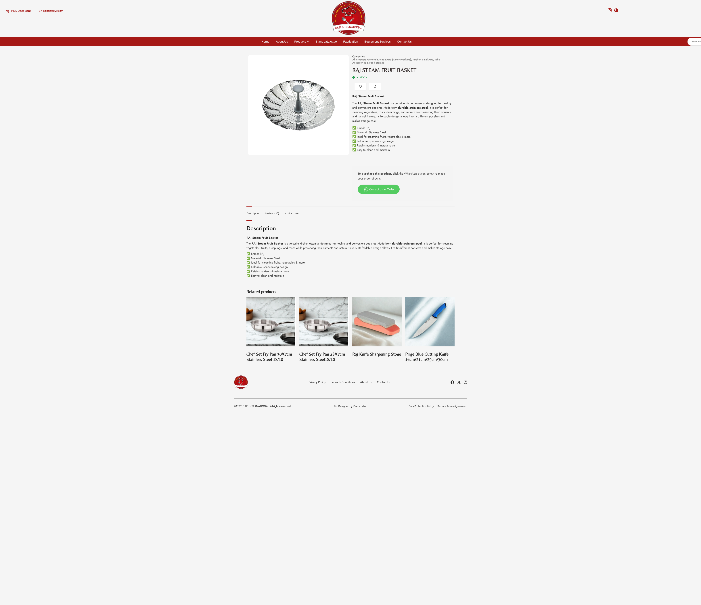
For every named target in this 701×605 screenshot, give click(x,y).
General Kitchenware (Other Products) (389, 59)
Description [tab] (253, 213)
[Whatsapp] (615, 9)
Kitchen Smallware (423, 59)
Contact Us (404, 41)
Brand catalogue (326, 41)
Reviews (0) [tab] (272, 213)
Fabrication (350, 41)
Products (300, 41)
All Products (359, 59)
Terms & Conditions (343, 382)
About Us (282, 41)
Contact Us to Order (381, 189)
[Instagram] (609, 9)
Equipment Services (377, 41)
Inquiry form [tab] (291, 213)
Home (265, 41)
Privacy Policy (317, 382)
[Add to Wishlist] (360, 87)
